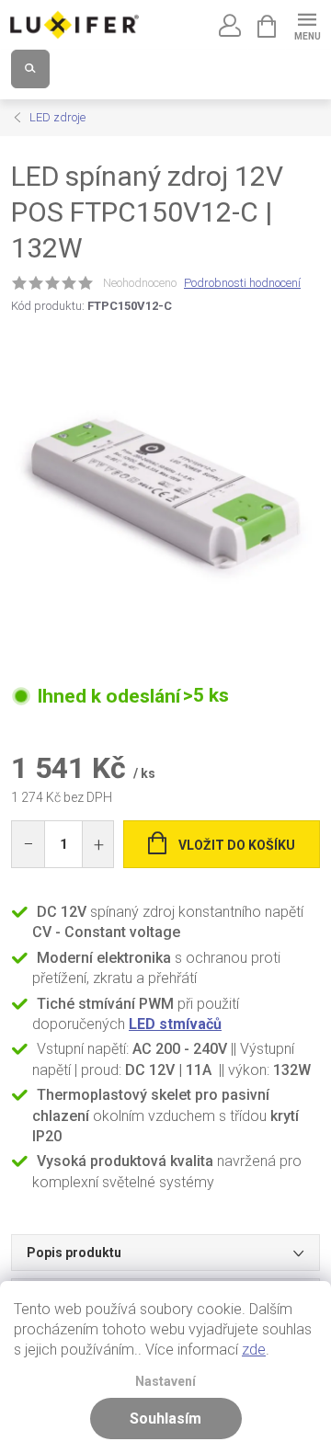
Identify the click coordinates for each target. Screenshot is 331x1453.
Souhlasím (165, 1418)
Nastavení (165, 1382)
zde (254, 1349)
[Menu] (306, 24)
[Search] (30, 69)
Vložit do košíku (236, 845)
